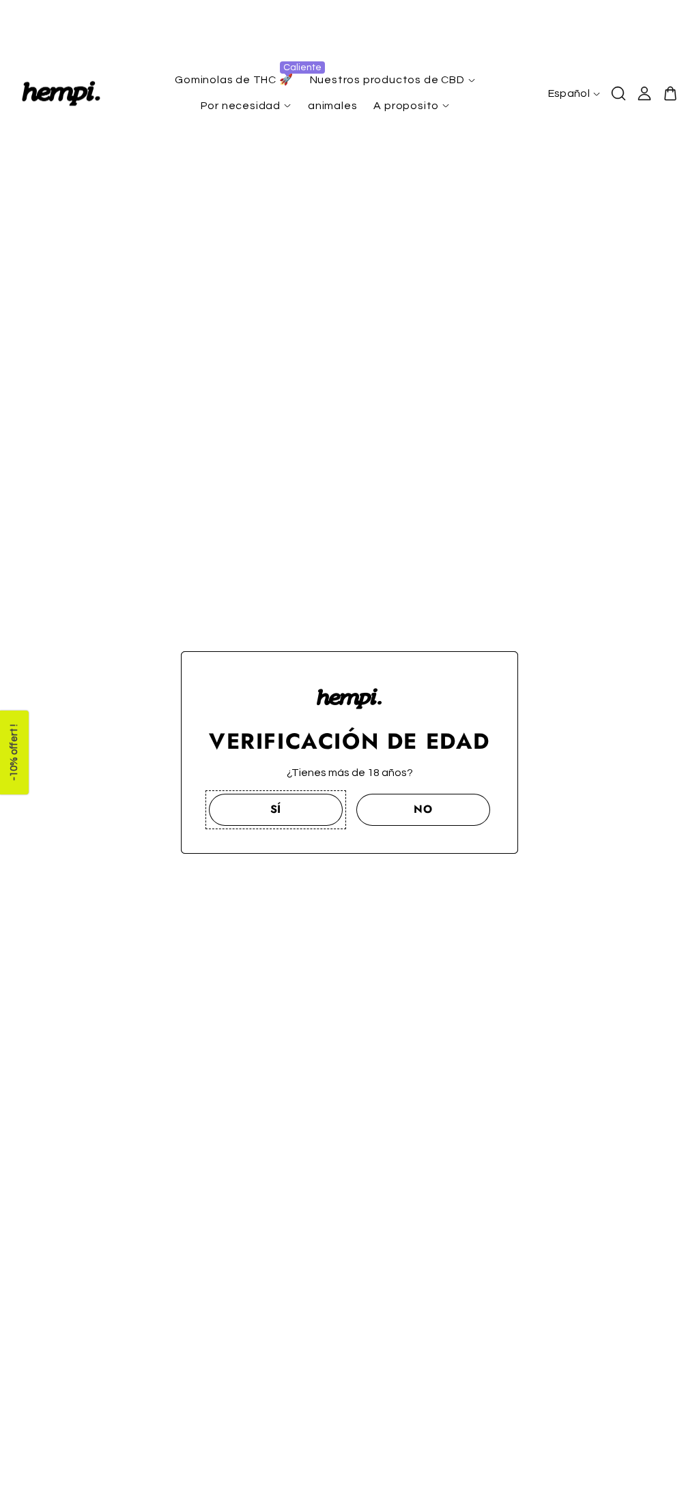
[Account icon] (644, 93)
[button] (276, 809)
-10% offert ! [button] (14, 752)
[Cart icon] (670, 93)
